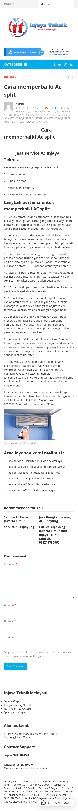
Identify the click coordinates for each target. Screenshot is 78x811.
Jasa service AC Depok (29, 115)
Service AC (19, 784)
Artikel (10, 77)
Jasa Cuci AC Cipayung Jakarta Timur (37, 800)
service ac (18, 121)
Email (11, 621)
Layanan (27, 781)
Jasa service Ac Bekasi (42, 111)
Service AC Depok (25, 788)
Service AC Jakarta (37, 121)
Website (12, 637)
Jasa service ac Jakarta (57, 115)
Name (11, 605)
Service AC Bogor (48, 788)
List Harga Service (46, 781)
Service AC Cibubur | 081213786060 (42, 791)
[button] (55, 802)
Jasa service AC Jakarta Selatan (23, 118)
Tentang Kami (11, 781)
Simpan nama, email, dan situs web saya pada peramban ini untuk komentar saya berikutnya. (37, 654)
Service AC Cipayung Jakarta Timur (42, 798)
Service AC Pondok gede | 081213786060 (39, 793)
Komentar (10, 564)
